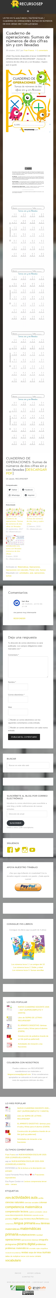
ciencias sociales (31, 1202)
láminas (45, 1223)
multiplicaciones (27, 1234)
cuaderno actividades (35, 1212)
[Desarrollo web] (37, 1289)
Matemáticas (23, 567)
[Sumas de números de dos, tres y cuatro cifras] (36, 513)
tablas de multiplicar (12, 1256)
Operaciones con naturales (17, 570)
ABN (8, 1197)
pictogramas (11, 1244)
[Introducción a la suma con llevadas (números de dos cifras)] (15, 540)
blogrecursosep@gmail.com (19, 1074)
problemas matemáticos (17, 1248)
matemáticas (12, 1228)
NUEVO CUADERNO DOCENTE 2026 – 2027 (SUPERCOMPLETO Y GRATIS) (33, 1010)
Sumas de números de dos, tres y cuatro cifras (35, 521)
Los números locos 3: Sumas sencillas (28, 970)
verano (38, 1256)
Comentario (13, 655)
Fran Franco (10, 1155)
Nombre (12, 682)
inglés (16, 1218)
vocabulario (13, 1260)
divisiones (28, 1215)
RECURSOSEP (28, 4)
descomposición (16, 1215)
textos (32, 1256)
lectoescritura (30, 1219)
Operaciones (34, 567)
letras (38, 1223)
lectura (40, 1218)
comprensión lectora (16, 1211)
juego (21, 1219)
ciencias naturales (14, 1202)
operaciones (39, 573)
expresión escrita (37, 1215)
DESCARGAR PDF (26, 471)
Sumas (43, 570)
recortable (32, 1248)
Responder (19, 618)
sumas (8, 576)
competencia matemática (23, 1207)
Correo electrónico (16, 695)
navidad (39, 1235)
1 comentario (42, 50)
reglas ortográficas (42, 1248)
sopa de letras (35, 1252)
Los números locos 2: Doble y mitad (28, 967)
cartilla (40, 1198)
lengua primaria (24, 1223)
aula (31, 573)
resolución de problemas (13, 1252)
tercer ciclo (25, 1256)
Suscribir (15, 823)
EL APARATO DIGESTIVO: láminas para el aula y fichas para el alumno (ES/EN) (32, 1028)
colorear (43, 1202)
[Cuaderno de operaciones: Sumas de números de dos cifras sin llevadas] (15, 513)
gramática (8, 1219)
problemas (41, 1244)
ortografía (43, 1240)
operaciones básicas (29, 1240)
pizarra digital (26, 1244)
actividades (24, 573)
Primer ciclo (34, 570)
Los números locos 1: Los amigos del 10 (28, 964)
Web (10, 707)
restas (24, 1252)
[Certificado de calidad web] (17, 1289)
